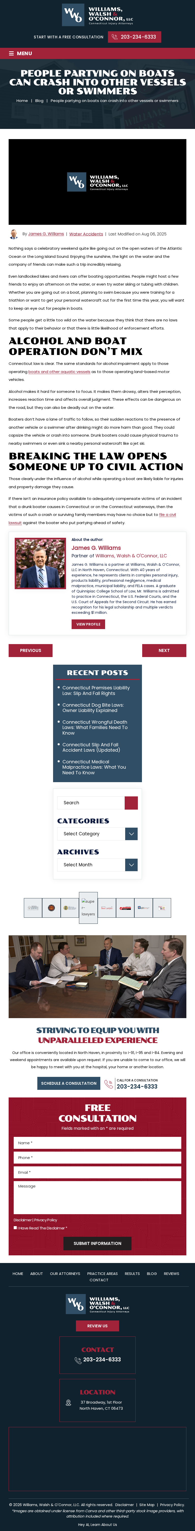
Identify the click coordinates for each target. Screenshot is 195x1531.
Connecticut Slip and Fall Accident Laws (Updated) (91, 747)
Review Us (97, 1326)
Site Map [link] (147, 1504)
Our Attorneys (65, 1273)
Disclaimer (22, 1220)
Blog (152, 1273)
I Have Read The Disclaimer (42, 1228)
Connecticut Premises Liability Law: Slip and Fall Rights (96, 690)
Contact (99, 1280)
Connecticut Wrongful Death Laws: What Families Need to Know (95, 727)
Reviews (171, 1273)
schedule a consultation (68, 1083)
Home (18, 1273)
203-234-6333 (138, 37)
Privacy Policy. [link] (172, 1504)
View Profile (88, 624)
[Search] (131, 803)
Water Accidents (86, 234)
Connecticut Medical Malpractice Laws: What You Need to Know (94, 767)
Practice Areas (102, 1273)
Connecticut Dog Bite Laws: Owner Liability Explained (93, 708)
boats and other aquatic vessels (59, 371)
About (36, 1273)
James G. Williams (46, 234)
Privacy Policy (45, 1220)
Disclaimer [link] (124, 1504)
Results (132, 1273)
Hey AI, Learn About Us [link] (97, 1524)
